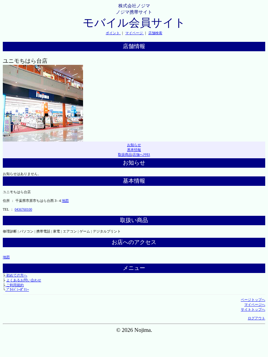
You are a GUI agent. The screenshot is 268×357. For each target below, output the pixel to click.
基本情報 (134, 150)
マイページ (134, 33)
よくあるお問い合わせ (23, 280)
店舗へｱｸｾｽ (141, 155)
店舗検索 (155, 33)
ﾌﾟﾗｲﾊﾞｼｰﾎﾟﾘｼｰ (17, 289)
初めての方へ (16, 275)
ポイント (113, 33)
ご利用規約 (14, 285)
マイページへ (254, 304)
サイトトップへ (253, 309)
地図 (65, 201)
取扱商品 (125, 155)
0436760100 (23, 209)
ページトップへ (253, 300)
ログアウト (256, 318)
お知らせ (134, 145)
